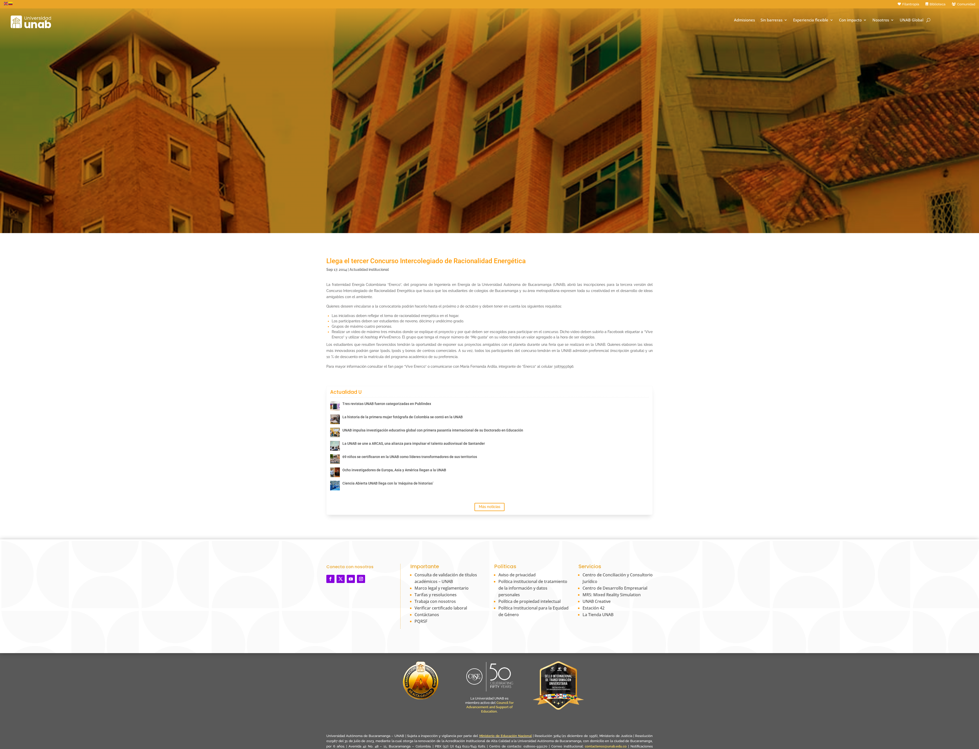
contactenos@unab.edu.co (606, 746)
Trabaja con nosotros (435, 601)
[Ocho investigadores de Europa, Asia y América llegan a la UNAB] (335, 472)
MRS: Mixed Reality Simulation (612, 595)
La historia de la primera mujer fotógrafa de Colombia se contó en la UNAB (402, 417)
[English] (6, 3)
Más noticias (489, 506)
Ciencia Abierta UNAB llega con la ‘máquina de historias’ (387, 483)
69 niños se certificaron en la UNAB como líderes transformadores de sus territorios (409, 457)
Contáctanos (427, 614)
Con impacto (850, 20)
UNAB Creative (597, 601)
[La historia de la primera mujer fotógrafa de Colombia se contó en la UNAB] (335, 419)
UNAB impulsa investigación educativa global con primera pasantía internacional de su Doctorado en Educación (432, 430)
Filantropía (910, 4)
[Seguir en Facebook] (330, 579)
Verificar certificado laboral (441, 608)
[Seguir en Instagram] (361, 579)
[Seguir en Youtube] (351, 579)
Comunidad (966, 4)
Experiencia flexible (810, 20)
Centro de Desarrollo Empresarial (615, 588)
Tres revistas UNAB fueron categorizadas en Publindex (386, 404)
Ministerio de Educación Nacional (505, 736)
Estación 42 (593, 608)
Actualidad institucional (369, 270)
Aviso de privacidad (517, 575)
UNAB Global (911, 20)
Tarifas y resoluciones (436, 595)
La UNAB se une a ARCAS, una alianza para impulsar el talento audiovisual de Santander (413, 443)
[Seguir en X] (341, 579)
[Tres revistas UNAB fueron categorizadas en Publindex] (335, 406)
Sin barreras (771, 20)
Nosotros (880, 20)
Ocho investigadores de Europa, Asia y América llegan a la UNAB (394, 470)
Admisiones (744, 20)
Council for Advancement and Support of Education (490, 707)
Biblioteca (937, 4)
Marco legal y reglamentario (442, 588)
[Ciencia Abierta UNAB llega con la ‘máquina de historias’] (335, 485)
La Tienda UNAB (598, 614)
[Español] (10, 3)
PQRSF (421, 621)
